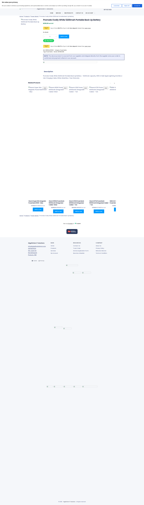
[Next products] (114, 83)
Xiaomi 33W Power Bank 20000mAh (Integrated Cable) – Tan (76, 203)
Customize (116, 5)
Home (21, 16)
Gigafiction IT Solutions (45, 9)
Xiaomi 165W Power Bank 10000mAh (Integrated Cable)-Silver (56, 203)
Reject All (126, 5)
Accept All (137, 5)
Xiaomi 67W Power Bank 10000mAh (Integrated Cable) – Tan (98, 203)
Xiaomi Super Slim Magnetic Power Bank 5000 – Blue (37, 202)
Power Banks (34, 16)
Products (27, 16)
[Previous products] (110, 83)
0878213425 (32, 248)
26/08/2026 (61, 52)
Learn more (88, 28)
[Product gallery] (31, 29)
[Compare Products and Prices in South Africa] (72, 232)
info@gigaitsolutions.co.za (37, 246)
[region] (72, 4)
